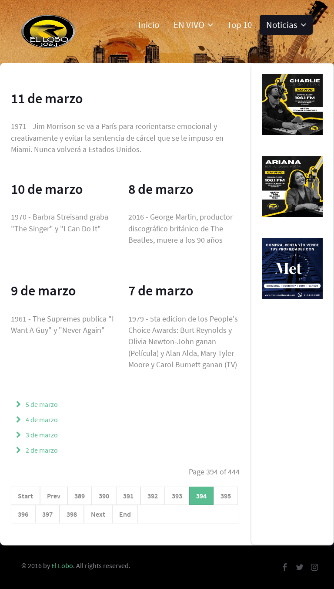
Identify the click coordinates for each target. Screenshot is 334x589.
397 (47, 514)
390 (104, 495)
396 (23, 514)
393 (177, 495)
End (125, 514)
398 (72, 514)
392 (152, 495)
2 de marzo (41, 450)
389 (79, 495)
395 (225, 495)
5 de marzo (41, 404)
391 (128, 495)
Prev (53, 495)
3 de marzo (41, 434)
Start (25, 495)
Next (98, 514)
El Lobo (62, 565)
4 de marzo (41, 419)
